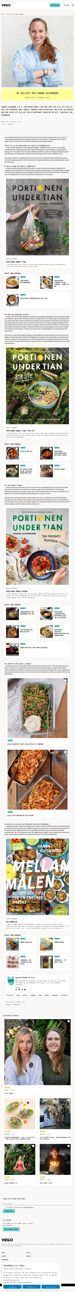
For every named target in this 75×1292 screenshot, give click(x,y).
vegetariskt (64, 995)
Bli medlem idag (11, 1229)
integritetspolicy (28, 1207)
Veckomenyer (4, 1259)
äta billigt (10, 995)
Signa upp (9, 1211)
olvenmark (33, 995)
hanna (18, 995)
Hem (2, 14)
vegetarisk (55, 995)
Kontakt (28, 1256)
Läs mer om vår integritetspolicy (17, 1282)
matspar (25, 995)
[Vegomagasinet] (6, 5)
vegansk (47, 995)
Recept (3, 1252)
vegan (40, 995)
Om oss (28, 1252)
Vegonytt (3, 1256)
